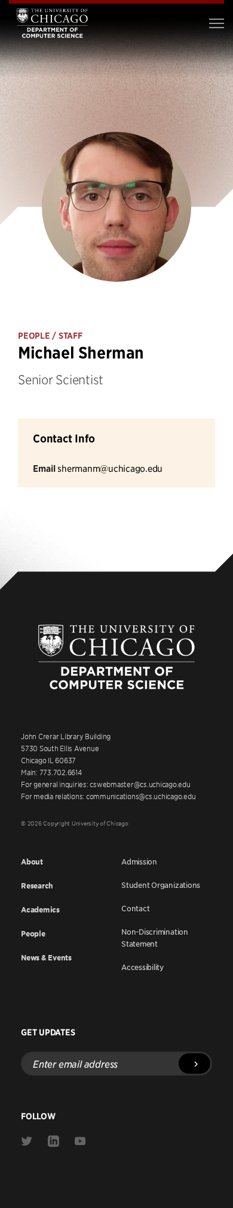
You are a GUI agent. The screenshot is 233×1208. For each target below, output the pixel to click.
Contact (135, 908)
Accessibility (142, 967)
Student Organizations (160, 885)
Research (37, 886)
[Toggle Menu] (216, 23)
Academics (40, 910)
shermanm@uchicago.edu (110, 468)
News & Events (46, 958)
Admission (139, 861)
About (32, 862)
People (33, 934)
